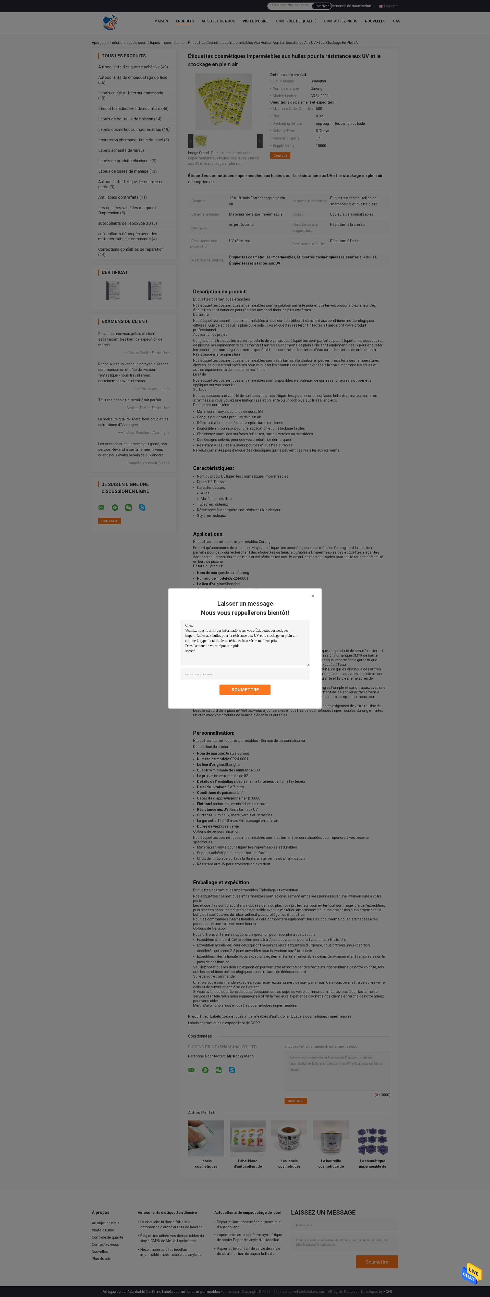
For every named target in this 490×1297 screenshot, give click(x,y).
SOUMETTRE (245, 689)
